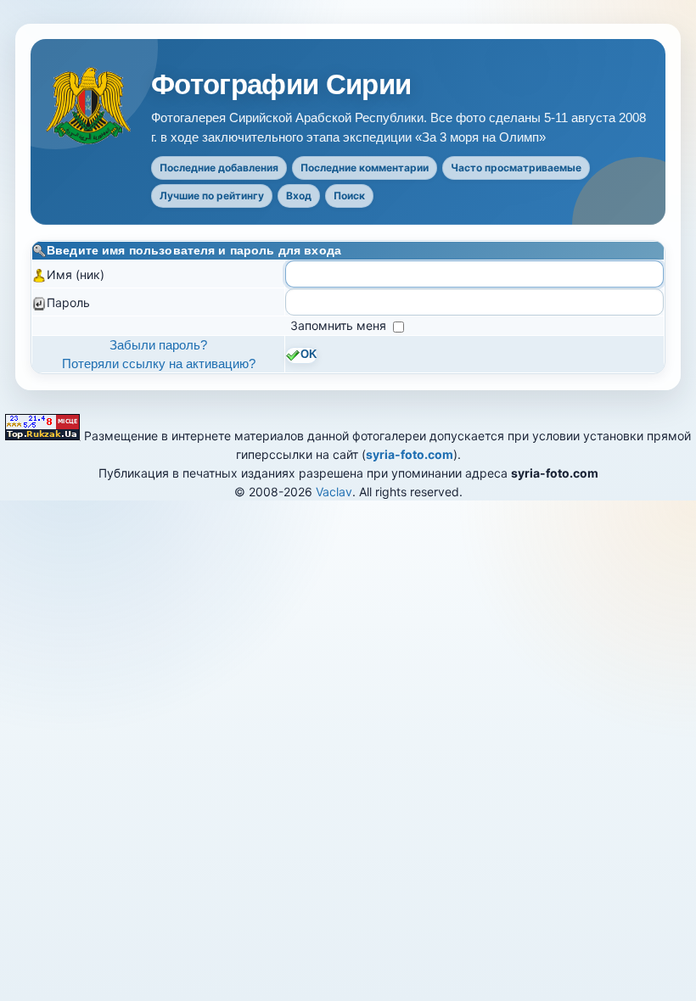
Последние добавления (219, 167)
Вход (299, 195)
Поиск (349, 195)
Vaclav (334, 491)
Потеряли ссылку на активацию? (158, 363)
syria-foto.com (409, 454)
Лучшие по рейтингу (212, 195)
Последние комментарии (364, 167)
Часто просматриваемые (516, 167)
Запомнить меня (340, 325)
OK (308, 355)
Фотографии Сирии (281, 84)
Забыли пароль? (158, 345)
